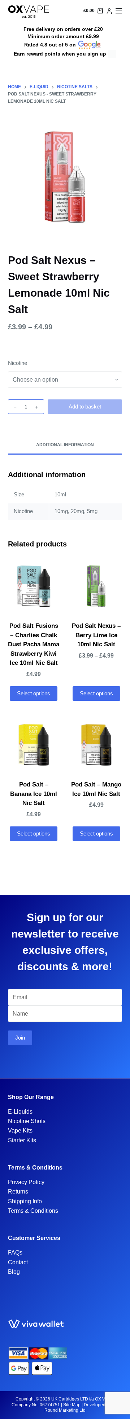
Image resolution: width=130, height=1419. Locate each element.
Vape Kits (20, 1130)
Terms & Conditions (33, 1211)
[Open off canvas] (119, 11)
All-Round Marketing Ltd (81, 1407)
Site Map (72, 1404)
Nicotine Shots (27, 1121)
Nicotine (17, 363)
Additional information (65, 444)
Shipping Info (25, 1201)
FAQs (15, 1252)
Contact (18, 1262)
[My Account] (109, 11)
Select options (33, 693)
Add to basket (85, 406)
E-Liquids (20, 1112)
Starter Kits (22, 1140)
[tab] (65, 445)
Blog (14, 1272)
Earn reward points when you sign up (60, 54)
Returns (18, 1191)
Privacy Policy (26, 1182)
